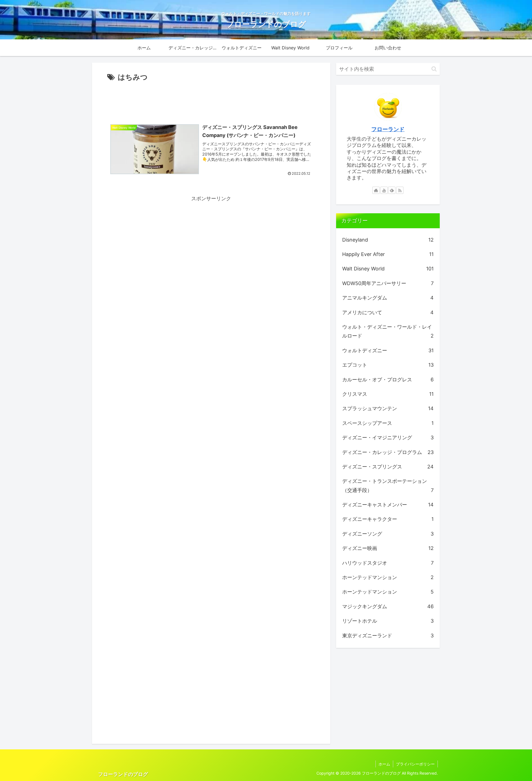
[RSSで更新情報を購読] (399, 190)
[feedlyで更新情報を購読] (391, 190)
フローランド (388, 129)
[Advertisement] (211, 98)
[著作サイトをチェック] (376, 190)
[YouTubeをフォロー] (384, 190)
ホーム (384, 764)
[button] (434, 69)
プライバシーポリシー (415, 764)
